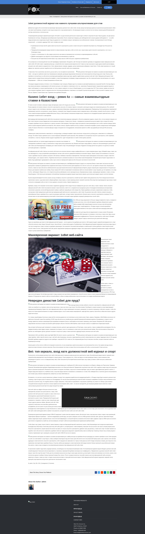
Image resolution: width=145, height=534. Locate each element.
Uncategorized (44, 463)
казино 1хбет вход (83, 204)
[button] (114, 7)
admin (31, 463)
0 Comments (51, 463)
